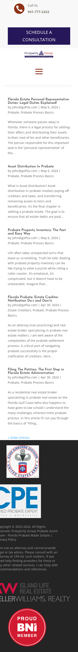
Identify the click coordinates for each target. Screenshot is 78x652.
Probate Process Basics (37, 112)
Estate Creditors (19, 310)
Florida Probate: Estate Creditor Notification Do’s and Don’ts (33, 298)
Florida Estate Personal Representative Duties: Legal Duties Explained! (38, 101)
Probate (13, 112)
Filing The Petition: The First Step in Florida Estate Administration (36, 371)
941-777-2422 (38, 12)
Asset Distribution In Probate (31, 166)
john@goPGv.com (24, 107)
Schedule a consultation (39, 36)
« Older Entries (18, 438)
